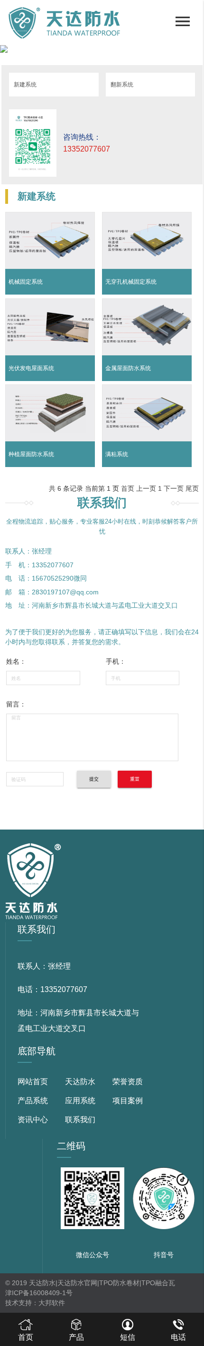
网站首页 (33, 1082)
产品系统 (33, 1101)
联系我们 (80, 1120)
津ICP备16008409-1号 (39, 1293)
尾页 (192, 488)
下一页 (174, 488)
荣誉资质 (127, 1082)
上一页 (146, 488)
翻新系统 (122, 84)
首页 (127, 488)
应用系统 (80, 1101)
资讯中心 (33, 1120)
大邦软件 (51, 1303)
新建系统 (25, 84)
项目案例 (127, 1101)
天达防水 (80, 1082)
